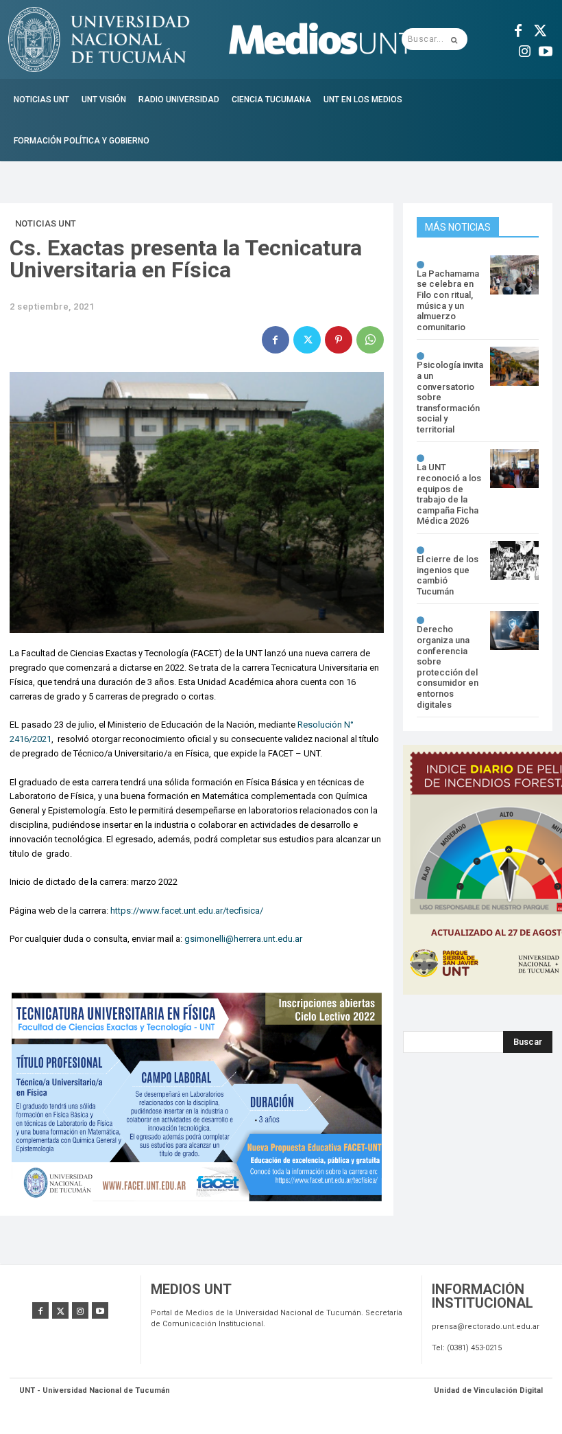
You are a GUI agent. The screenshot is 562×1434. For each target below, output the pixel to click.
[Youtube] (545, 49)
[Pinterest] (338, 340)
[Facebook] (518, 29)
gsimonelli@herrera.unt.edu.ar (243, 939)
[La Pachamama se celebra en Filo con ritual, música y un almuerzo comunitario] (514, 274)
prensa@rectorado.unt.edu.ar (485, 1326)
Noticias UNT (45, 223)
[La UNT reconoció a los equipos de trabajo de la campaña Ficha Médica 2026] (514, 468)
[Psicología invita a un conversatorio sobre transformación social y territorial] (514, 366)
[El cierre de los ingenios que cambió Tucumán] (514, 560)
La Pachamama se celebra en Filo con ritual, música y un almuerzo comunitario (448, 300)
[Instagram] (525, 49)
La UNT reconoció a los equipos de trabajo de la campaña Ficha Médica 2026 (449, 494)
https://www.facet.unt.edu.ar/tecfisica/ (186, 910)
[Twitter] (539, 29)
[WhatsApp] (370, 340)
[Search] (454, 39)
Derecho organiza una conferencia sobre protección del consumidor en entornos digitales (447, 666)
